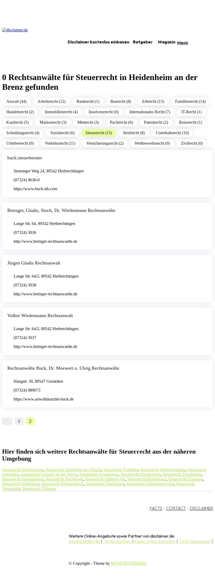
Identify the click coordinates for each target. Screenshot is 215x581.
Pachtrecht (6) (121, 122)
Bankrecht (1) (88, 101)
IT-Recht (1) (191, 112)
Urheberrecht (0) (20, 143)
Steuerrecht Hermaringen (23, 479)
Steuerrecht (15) (98, 133)
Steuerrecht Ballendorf (20, 484)
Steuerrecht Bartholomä (146, 479)
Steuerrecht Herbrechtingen (162, 469)
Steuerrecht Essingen (185, 479)
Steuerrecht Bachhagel (64, 479)
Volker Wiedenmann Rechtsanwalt (40, 315)
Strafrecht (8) (134, 133)
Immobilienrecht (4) (61, 112)
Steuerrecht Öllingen (39, 488)
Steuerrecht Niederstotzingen (150, 484)
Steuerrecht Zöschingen (182, 474)
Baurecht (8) (120, 101)
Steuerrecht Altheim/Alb (105, 479)
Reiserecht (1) (190, 122)
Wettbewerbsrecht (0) (152, 143)
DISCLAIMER (201, 508)
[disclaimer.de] (28, 42)
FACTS (156, 508)
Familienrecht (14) (190, 101)
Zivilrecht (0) (192, 143)
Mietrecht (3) (88, 122)
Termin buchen (117, 541)
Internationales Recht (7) (150, 112)
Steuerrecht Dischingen (105, 484)
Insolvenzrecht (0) (104, 112)
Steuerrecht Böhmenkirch (62, 484)
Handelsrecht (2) (20, 112)
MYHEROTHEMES (129, 563)
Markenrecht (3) (53, 122)
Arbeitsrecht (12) (51, 101)
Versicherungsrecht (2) (104, 143)
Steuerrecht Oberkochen (140, 474)
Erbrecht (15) (153, 101)
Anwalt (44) (16, 101)
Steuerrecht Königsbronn (23, 469)
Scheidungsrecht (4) (22, 133)
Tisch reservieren (195, 541)
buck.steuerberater (24, 157)
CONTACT (176, 508)
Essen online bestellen (155, 541)
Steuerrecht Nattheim (120, 469)
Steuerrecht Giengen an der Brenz (49, 474)
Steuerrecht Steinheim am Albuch (73, 469)
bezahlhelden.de (84, 541)
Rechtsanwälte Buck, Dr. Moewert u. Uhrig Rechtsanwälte (63, 368)
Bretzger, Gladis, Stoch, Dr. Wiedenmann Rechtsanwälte (61, 210)
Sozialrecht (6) (62, 133)
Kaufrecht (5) (17, 122)
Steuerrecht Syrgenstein (98, 474)
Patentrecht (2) (156, 122)
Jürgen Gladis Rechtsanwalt (33, 263)
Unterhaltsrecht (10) (172, 133)
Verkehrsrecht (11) (60, 143)
